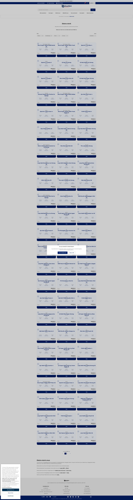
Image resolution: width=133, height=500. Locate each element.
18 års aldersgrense (87, 493)
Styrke (46, 115)
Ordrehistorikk (66, 491)
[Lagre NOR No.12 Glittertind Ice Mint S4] (78, 245)
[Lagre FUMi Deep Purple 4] (58, 414)
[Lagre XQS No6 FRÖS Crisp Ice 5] (38, 329)
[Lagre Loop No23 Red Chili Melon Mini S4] (78, 279)
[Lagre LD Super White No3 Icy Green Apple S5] (58, 364)
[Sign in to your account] (84, 3)
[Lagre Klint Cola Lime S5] (38, 178)
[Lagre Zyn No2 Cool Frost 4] (78, 92)
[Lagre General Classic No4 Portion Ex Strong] (38, 92)
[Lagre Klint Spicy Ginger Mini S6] (38, 397)
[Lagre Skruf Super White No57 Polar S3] (38, 381)
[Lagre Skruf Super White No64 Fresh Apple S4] (58, 110)
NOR (64, 468)
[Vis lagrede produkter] (87, 3)
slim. (58, 474)
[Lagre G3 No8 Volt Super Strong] (78, 76)
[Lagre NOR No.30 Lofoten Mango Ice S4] (58, 329)
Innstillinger (11, 495)
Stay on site (72, 252)
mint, (61, 472)
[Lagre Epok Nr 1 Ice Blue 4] (78, 43)
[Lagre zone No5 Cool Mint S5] (78, 431)
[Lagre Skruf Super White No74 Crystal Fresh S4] (38, 346)
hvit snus (63, 470)
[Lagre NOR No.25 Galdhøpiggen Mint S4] (78, 194)
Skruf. (67, 468)
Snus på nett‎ (61, 16)
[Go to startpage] (66, 6)
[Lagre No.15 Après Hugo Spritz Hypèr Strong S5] (38, 279)
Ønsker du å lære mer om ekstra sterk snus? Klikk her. (66, 29)
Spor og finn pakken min (45, 489)
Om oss (87, 486)
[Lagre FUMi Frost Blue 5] (78, 229)
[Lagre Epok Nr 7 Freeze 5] (38, 61)
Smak (52, 115)
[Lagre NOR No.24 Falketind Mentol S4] (58, 262)
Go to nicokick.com (62, 252)
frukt (64, 472)
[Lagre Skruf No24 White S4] (38, 127)
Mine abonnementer (66, 489)
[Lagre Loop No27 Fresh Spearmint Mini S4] (38, 414)
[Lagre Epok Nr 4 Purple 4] (38, 76)
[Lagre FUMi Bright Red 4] (78, 296)
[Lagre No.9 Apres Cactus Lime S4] (58, 431)
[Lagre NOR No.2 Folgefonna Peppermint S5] (78, 397)
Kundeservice (46, 486)
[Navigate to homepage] (66, 480)
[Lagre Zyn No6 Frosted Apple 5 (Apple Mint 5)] (78, 262)
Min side (66, 486)
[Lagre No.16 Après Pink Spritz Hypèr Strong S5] (58, 211)
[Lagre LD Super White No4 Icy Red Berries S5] (58, 346)
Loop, (61, 468)
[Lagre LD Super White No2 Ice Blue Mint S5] (78, 312)
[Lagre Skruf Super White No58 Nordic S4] (38, 43)
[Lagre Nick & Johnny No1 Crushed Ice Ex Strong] (38, 144)
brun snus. (69, 470)
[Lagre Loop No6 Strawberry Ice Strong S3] (38, 161)
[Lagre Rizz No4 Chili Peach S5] (78, 329)
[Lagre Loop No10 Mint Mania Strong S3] (78, 364)
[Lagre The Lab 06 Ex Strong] (78, 144)
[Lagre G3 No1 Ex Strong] (58, 61)
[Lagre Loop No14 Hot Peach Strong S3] (78, 381)
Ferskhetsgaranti (87, 491)
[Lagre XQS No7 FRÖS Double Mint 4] (58, 296)
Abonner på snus (66, 493)
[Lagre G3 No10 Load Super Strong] (58, 397)
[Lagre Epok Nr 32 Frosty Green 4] (58, 381)
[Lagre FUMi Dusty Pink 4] (78, 110)
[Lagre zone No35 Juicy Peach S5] (78, 414)
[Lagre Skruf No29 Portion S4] (58, 194)
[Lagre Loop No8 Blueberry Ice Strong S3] (38, 211)
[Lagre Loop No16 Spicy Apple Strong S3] (58, 245)
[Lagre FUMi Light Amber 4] (78, 346)
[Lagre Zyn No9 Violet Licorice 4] (38, 364)
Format (40, 115)
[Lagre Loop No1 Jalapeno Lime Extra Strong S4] (38, 262)
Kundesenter (46, 488)
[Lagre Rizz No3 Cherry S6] (78, 178)
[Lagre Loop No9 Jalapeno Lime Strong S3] (58, 161)
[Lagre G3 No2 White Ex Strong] (78, 61)
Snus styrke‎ (66, 16)
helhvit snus (58, 470)
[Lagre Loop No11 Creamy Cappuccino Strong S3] (38, 312)
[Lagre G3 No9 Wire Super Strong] (58, 312)
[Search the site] (93, 10)
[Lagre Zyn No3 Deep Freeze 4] (38, 296)
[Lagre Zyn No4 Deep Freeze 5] (38, 229)
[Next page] (70, 453)
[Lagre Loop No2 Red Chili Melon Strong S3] (78, 127)
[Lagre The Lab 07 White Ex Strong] (58, 178)
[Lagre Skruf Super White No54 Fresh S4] (58, 43)
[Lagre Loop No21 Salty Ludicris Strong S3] (58, 127)
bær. (68, 472)
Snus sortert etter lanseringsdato (66, 1)
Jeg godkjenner (10, 489)
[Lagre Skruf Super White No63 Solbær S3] (58, 92)
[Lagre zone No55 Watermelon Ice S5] (78, 211)
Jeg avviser (10, 492)
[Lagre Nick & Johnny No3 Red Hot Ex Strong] (38, 194)
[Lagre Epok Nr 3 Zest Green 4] (38, 110)
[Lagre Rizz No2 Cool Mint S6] (58, 144)
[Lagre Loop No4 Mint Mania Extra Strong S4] (78, 161)
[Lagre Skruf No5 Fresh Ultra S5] (58, 76)
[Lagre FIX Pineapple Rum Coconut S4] (58, 229)
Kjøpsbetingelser (87, 489)
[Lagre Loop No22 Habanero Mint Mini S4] (38, 431)
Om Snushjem (87, 488)
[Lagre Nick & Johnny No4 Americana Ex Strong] (38, 245)
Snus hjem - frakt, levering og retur (45, 491)
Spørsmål (46, 493)
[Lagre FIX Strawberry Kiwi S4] (58, 279)
